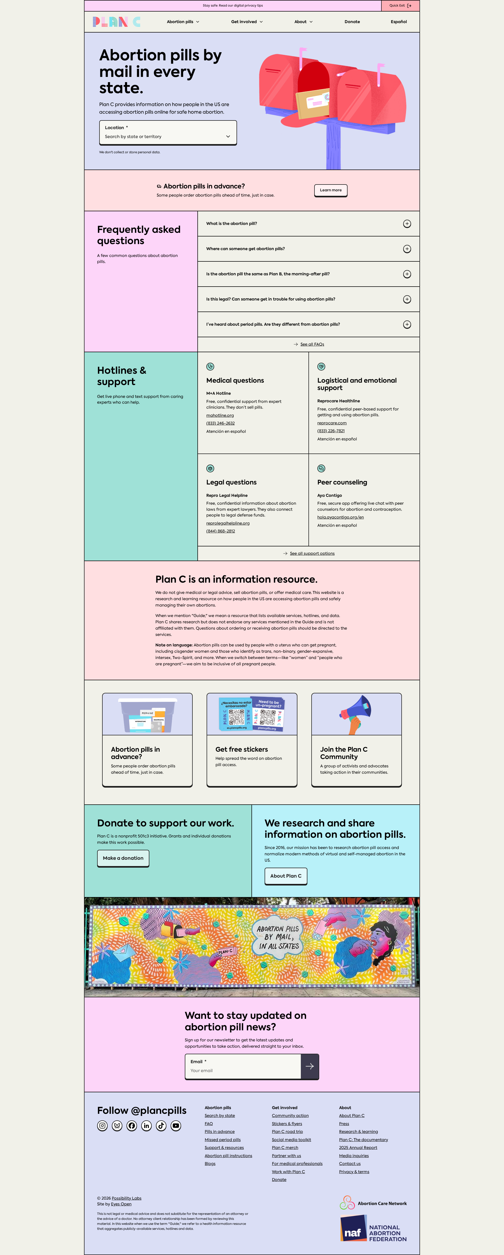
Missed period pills (223, 1140)
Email (196, 1061)
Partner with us (286, 1156)
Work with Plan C (288, 1172)
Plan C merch (285, 1148)
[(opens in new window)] (373, 1202)
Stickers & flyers (287, 1124)
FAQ (209, 1124)
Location (114, 127)
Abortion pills (180, 22)
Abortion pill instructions (228, 1156)
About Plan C (286, 875)
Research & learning (358, 1132)
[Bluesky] (117, 1125)
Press (344, 1124)
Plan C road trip (287, 1132)
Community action (290, 1116)
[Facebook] (132, 1125)
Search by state (220, 1116)
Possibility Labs (126, 1198)
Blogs (210, 1164)
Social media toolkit (291, 1140)
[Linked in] (146, 1125)
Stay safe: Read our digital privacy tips (233, 5)
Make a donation (123, 858)
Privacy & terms (354, 1172)
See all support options (312, 553)
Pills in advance (220, 1132)
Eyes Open (121, 1204)
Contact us (350, 1164)
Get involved (244, 22)
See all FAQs (312, 344)
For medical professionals (297, 1164)
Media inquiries (354, 1156)
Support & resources (224, 1148)
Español (399, 22)
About (301, 22)
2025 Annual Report (358, 1148)
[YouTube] (176, 1125)
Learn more (331, 190)
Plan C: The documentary (363, 1140)
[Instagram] (102, 1125)
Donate (352, 22)
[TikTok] (161, 1125)
